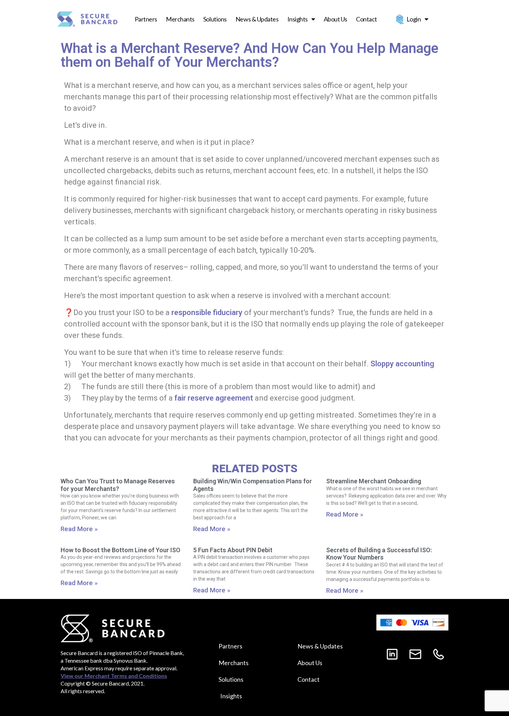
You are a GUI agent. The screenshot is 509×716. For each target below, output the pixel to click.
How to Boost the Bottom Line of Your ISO (120, 550)
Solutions (215, 19)
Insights (297, 19)
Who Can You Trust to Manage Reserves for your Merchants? (118, 484)
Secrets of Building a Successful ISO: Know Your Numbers (379, 553)
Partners (146, 19)
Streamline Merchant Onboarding (373, 481)
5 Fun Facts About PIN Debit (233, 550)
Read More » (79, 529)
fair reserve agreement (214, 398)
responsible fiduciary (206, 312)
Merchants (180, 19)
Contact (366, 19)
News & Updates (257, 19)
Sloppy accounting (402, 363)
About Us (335, 19)
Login (414, 19)
